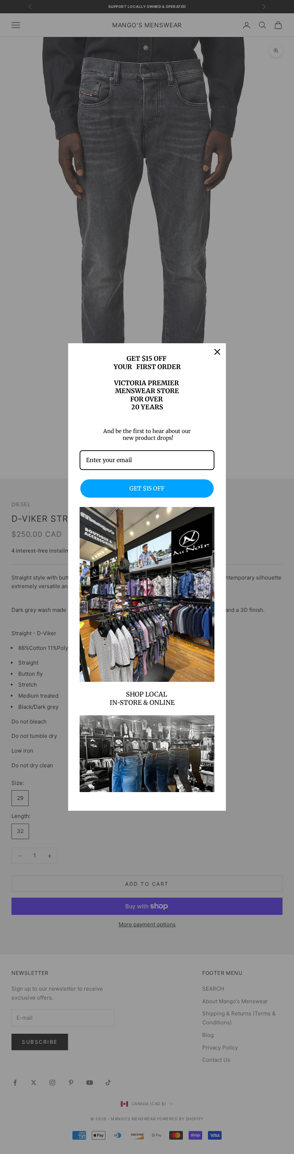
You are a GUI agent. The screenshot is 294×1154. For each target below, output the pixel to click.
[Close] (217, 351)
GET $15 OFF (147, 488)
